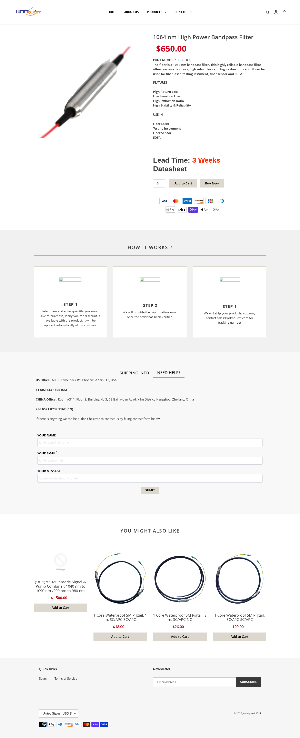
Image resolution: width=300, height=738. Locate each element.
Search (43, 678)
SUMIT (150, 490)
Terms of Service (65, 678)
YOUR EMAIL (47, 453)
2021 (258, 713)
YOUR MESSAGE (48, 471)
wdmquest (249, 713)
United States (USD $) (57, 713)
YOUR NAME (46, 435)
